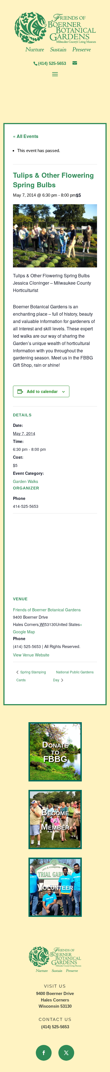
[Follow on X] (66, 1053)
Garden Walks (25, 481)
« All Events (25, 136)
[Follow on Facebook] (44, 1053)
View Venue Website (31, 655)
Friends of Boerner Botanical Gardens (47, 609)
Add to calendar (42, 391)
